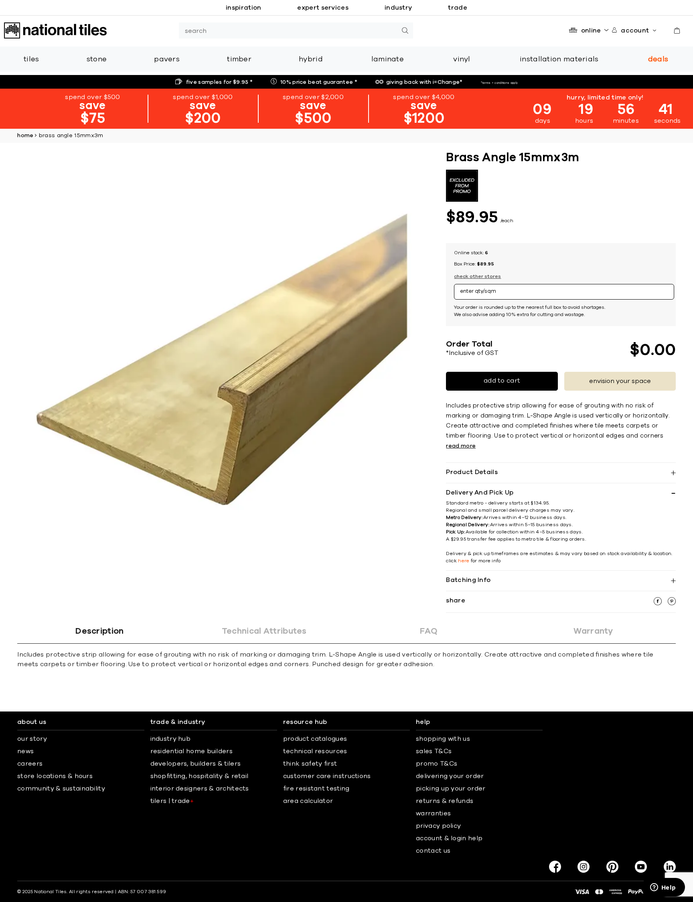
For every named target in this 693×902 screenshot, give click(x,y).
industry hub (170, 739)
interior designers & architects (199, 788)
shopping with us (443, 739)
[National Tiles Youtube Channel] (641, 867)
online (591, 30)
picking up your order (450, 788)
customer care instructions (327, 776)
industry (398, 7)
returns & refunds (444, 801)
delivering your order (450, 776)
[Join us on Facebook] (555, 867)
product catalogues (315, 739)
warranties (433, 813)
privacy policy (438, 826)
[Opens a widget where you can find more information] (663, 888)
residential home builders (191, 751)
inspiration (243, 7)
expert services (323, 7)
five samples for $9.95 (219, 82)
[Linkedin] (670, 867)
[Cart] (677, 30)
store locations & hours (55, 776)
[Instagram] (584, 867)
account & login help (449, 838)
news (25, 751)
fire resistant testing (316, 788)
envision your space (620, 381)
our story (32, 739)
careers (30, 763)
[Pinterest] (612, 867)
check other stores (477, 276)
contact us (433, 850)
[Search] (405, 30)
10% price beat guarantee (318, 82)
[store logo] (55, 30)
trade (457, 7)
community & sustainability (61, 788)
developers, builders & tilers (195, 763)
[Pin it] (672, 603)
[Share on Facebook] (658, 603)
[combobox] (288, 30)
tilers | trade (172, 801)
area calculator (308, 801)
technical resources (315, 751)
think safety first (310, 763)
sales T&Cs (434, 751)
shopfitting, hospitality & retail (199, 776)
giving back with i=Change (424, 82)
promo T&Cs (436, 763)
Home (25, 135)
